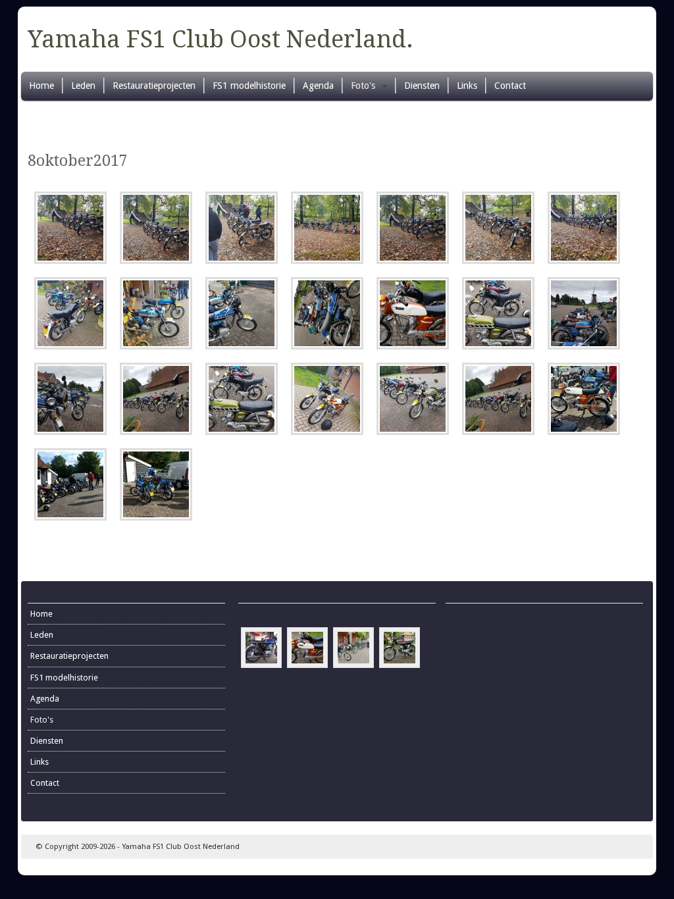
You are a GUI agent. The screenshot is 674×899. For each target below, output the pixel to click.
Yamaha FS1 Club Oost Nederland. (220, 39)
